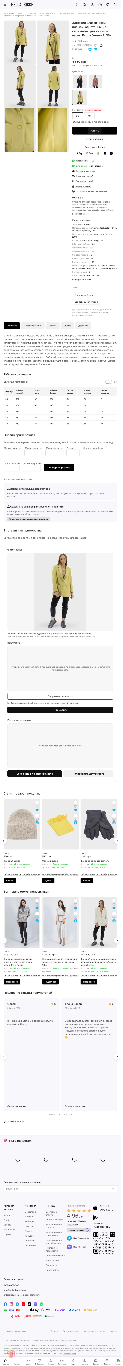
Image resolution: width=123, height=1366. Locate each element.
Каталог (8, 1215)
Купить (94, 130)
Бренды (8, 1224)
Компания (30, 1205)
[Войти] (92, 4)
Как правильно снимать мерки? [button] (19, 479)
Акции (7, 1220)
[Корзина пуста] (115, 4)
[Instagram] (11, 1304)
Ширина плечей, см (93, 448)
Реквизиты (51, 1265)
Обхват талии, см (33, 448)
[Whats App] (41, 1304)
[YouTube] (23, 1304)
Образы (7, 1234)
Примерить (60, 709)
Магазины (30, 1216)
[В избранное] (95, 45)
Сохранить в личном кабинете (34, 773)
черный (79, 81)
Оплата (67, 325)
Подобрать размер (58, 467)
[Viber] (35, 1304)
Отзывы (53, 325)
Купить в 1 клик (95, 139)
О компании (31, 1212)
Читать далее (69, 1353)
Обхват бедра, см (32, 463)
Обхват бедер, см (54, 448)
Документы (30, 1245)
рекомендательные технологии (61, 1340)
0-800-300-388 (11, 1285)
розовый (95, 81)
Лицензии (30, 1240)
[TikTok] (29, 1304)
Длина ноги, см (12, 463)
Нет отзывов (86, 41)
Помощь (50, 1205)
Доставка (83, 325)
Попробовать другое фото (88, 773)
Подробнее (12, 981)
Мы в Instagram (20, 1140)
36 (77, 115)
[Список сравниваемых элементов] (100, 4)
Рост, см (70, 448)
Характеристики (33, 325)
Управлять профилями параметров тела (28, 519)
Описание (12, 325)
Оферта (113, 1331)
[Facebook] (5, 1304)
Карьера (29, 1235)
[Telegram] (17, 1304)
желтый (79, 97)
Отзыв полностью (17, 1106)
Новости (29, 1226)
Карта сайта (52, 1270)
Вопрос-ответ (53, 1260)
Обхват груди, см (12, 448)
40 (89, 115)
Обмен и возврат (54, 1219)
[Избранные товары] (107, 4)
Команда (29, 1221)
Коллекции (9, 1229)
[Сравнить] (90, 45)
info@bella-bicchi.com (15, 1290)
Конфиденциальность (94, 1331)
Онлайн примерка (55, 1255)
